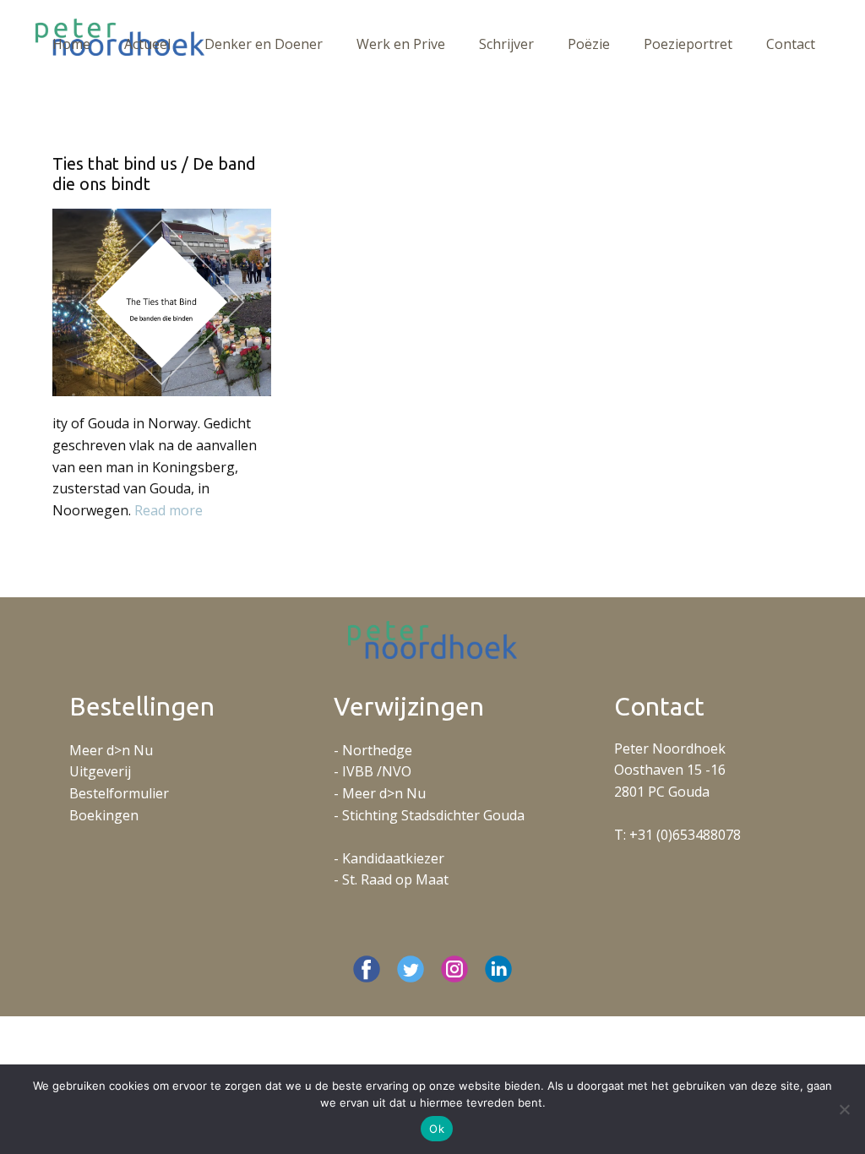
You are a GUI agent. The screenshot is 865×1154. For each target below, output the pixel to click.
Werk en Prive (400, 44)
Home (71, 44)
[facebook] (366, 969)
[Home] (432, 639)
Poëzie (589, 44)
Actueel (147, 44)
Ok (436, 1128)
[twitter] (410, 969)
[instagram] (454, 969)
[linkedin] (498, 969)
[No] (843, 1109)
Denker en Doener (263, 44)
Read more (168, 510)
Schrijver (506, 44)
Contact (790, 44)
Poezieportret (688, 44)
